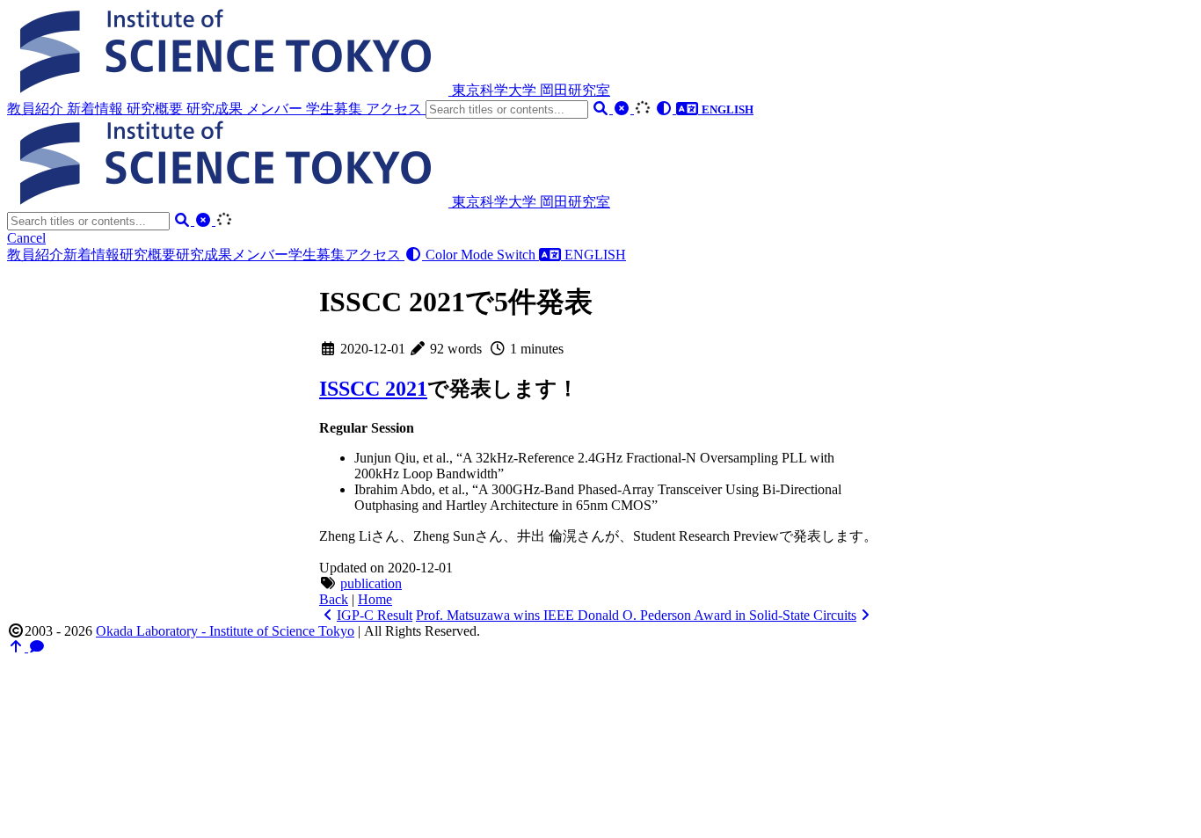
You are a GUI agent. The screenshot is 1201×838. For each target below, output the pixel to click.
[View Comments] (37, 646)
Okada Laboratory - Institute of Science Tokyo (225, 630)
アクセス (396, 108)
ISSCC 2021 (373, 388)
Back (333, 599)
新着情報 (97, 108)
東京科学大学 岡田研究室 (531, 90)
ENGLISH (593, 254)
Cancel (26, 237)
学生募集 (336, 108)
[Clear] (623, 108)
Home (375, 599)
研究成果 (216, 108)
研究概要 (156, 108)
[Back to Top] (17, 646)
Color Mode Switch (480, 254)
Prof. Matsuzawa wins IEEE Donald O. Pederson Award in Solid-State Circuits (636, 615)
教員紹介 (37, 108)
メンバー (276, 108)
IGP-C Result (374, 615)
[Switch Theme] (665, 108)
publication (371, 583)
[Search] (602, 108)
